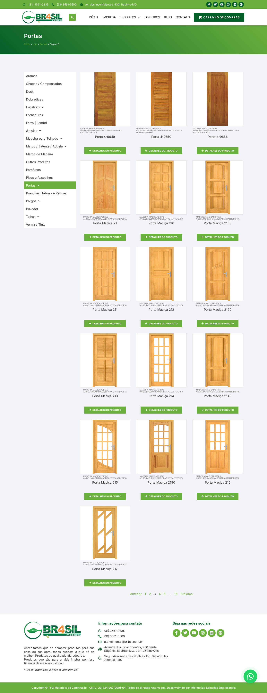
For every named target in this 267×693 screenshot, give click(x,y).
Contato (183, 17)
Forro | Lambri (36, 123)
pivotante (85, 132)
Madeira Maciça (88, 128)
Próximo (186, 594)
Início (93, 17)
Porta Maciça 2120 (217, 309)
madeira (117, 130)
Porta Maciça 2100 (217, 223)
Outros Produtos (38, 162)
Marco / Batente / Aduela (44, 146)
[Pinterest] (241, 4)
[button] (72, 17)
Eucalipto (33, 107)
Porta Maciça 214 (161, 396)
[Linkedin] (234, 4)
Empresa (109, 17)
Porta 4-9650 (161, 137)
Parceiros (152, 17)
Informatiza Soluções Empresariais (213, 687)
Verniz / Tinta (36, 224)
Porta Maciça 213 (105, 396)
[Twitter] (215, 4)
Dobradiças (34, 99)
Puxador (32, 209)
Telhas (30, 217)
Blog (168, 17)
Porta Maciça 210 (161, 223)
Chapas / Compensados (44, 84)
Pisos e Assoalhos (39, 178)
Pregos (31, 201)
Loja (34, 44)
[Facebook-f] (209, 4)
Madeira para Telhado (42, 138)
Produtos (128, 17)
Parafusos (33, 170)
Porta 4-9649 (105, 137)
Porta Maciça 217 (105, 569)
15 (175, 594)
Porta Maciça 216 (217, 482)
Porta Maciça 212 (161, 309)
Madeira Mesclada (172, 130)
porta (94, 132)
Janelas (31, 131)
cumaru (109, 130)
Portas (43, 44)
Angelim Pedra (97, 130)
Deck (30, 91)
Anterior (136, 594)
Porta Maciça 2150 (161, 482)
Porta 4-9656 (218, 137)
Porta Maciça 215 (105, 482)
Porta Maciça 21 (105, 223)
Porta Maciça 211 (104, 309)
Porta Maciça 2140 (217, 396)
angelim (84, 130)
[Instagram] (228, 4)
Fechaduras (34, 115)
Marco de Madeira (39, 154)
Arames (31, 76)
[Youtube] (222, 4)
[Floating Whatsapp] (250, 676)
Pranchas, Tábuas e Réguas (46, 193)
